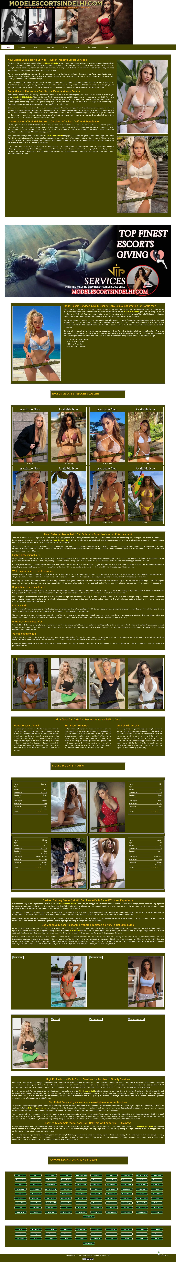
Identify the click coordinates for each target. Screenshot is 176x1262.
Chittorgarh (111, 1229)
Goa (111, 1238)
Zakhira (157, 1212)
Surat (66, 1238)
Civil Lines (51, 1180)
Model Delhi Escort (131, 312)
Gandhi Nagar (96, 1184)
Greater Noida (142, 1184)
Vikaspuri (96, 1212)
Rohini (20, 1207)
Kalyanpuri (21, 1193)
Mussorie (126, 1234)
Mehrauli (20, 1198)
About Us (22, 47)
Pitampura (111, 1203)
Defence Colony (111, 1180)
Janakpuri (142, 1189)
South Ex (126, 1207)
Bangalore (51, 1229)
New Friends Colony (142, 1198)
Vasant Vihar (66, 1212)
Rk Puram (157, 1203)
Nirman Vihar (20, 1203)
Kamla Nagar (36, 1193)
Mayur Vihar (156, 1193)
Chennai (96, 1229)
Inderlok (96, 1189)
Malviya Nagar (126, 1193)
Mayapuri (141, 1193)
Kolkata (66, 1234)
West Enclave (142, 1212)
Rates (77, 47)
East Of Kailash (50, 1184)
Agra (20, 1229)
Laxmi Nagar (81, 1193)
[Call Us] (167, 1252)
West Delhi (126, 1212)
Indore (142, 1238)
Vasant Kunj (50, 1212)
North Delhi (36, 1203)
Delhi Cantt (142, 1180)
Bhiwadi (66, 1229)
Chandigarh (96, 1238)
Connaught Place (66, 1180)
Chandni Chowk (20, 1180)
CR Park (81, 1180)
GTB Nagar (20, 1189)
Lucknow (81, 1234)
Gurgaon (141, 1229)
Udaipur (81, 1238)
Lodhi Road (96, 1193)
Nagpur (142, 1234)
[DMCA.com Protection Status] (88, 1259)
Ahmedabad (35, 1229)
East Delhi (36, 1184)
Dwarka (21, 1184)
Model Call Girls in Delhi (22, 97)
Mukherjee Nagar (66, 1198)
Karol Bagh (51, 1193)
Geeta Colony (111, 1184)
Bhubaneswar (81, 1229)
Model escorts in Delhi (67, 904)
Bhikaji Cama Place (81, 1175)
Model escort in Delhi (145, 1126)
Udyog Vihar (157, 1207)
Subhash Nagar (141, 1207)
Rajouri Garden (141, 1203)
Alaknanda (51, 1175)
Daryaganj (96, 1180)
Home (8, 47)
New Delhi (126, 1198)
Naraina (96, 1198)
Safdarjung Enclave (51, 1207)
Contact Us (92, 47)
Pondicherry (20, 1238)
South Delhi (111, 1207)
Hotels (65, 47)
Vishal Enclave (111, 1212)
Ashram (66, 1175)
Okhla (81, 1203)
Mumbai (111, 1234)
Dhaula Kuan (157, 1180)
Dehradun (126, 1229)
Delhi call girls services (37, 1108)
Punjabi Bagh (126, 1203)
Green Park (156, 1184)
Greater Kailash (126, 1184)
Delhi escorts (74, 931)
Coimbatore (88, 1243)
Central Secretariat (141, 1175)
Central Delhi (126, 1175)
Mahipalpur (111, 1193)
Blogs (106, 47)
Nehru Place (111, 1198)
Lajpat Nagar (66, 1193)
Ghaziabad (89, 1216)
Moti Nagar (50, 1198)
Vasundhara (81, 1212)
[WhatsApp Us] (167, 1255)
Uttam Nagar (20, 1212)
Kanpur (51, 1234)
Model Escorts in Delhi (49, 63)
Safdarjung (35, 1207)
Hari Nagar (36, 1189)
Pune (35, 1238)
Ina (81, 1189)
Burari (111, 1175)
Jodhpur (35, 1234)
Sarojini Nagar (96, 1207)
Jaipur (20, 1234)
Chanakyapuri (157, 1175)
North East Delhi (51, 1203)
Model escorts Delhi (87, 1091)
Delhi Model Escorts (55, 136)
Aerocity (20, 1175)
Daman (157, 1238)
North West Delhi (66, 1203)
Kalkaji (157, 1189)
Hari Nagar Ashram (50, 1189)
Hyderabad (157, 1229)
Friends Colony (81, 1184)
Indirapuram (111, 1189)
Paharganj (96, 1203)
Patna (156, 1234)
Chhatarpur (36, 1180)
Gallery (36, 47)
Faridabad (66, 1184)
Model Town (35, 1198)
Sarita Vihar (81, 1207)
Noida (157, 1198)
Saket (66, 1207)
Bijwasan (96, 1175)
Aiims (35, 1175)
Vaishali (36, 1212)
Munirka (80, 1198)
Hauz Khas (66, 1189)
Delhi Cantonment (126, 1180)
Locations (50, 47)
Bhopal (127, 1238)
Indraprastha (126, 1189)
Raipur (51, 1238)
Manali (96, 1234)
